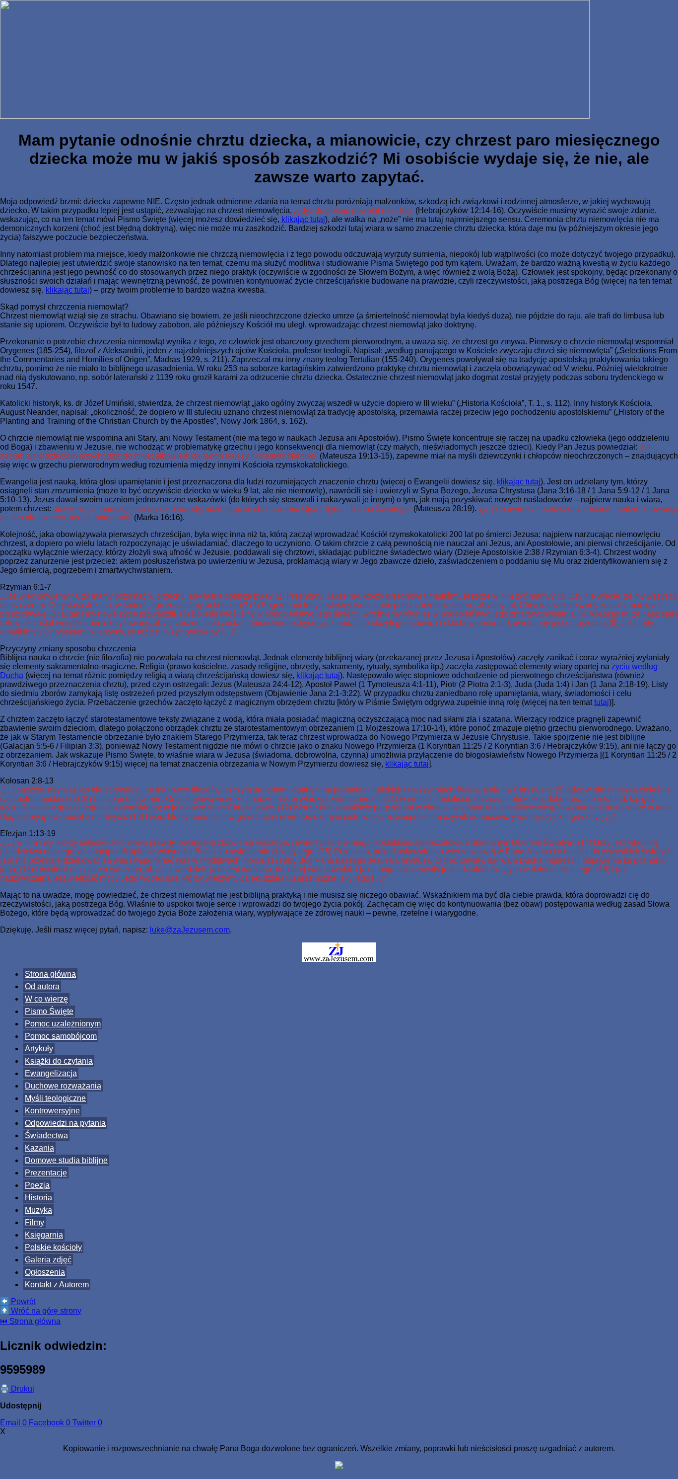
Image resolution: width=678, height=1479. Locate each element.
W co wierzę (46, 999)
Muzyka (38, 1210)
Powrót (22, 1301)
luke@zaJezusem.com (190, 930)
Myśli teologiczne (55, 1098)
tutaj (601, 702)
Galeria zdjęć (48, 1259)
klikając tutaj (303, 219)
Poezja (37, 1185)
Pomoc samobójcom (61, 1036)
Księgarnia (44, 1235)
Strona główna (50, 974)
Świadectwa (46, 1135)
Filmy (34, 1222)
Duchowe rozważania (63, 1086)
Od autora (42, 986)
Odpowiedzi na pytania (65, 1123)
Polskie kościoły (53, 1247)
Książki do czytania (59, 1061)
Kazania (39, 1148)
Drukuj (21, 1389)
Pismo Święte (49, 1011)
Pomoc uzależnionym (63, 1023)
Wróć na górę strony (45, 1311)
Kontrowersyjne (52, 1110)
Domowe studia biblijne (66, 1160)
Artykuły (39, 1048)
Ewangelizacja (51, 1073)
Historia (38, 1197)
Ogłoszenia (45, 1272)
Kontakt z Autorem (57, 1284)
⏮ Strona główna (30, 1321)
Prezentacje (46, 1172)
